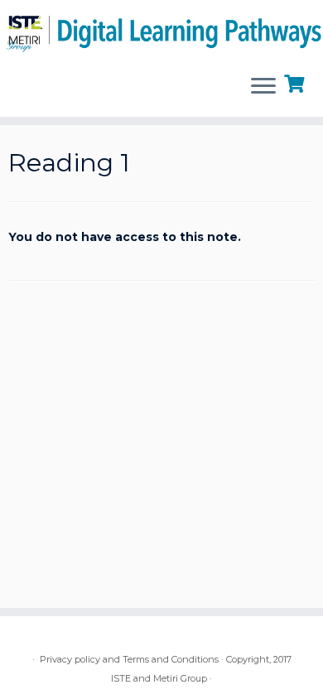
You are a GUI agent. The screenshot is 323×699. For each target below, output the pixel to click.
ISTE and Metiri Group (159, 678)
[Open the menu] (263, 87)
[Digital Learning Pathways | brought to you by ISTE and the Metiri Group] (161, 30)
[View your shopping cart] (296, 82)
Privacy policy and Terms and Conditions (129, 659)
